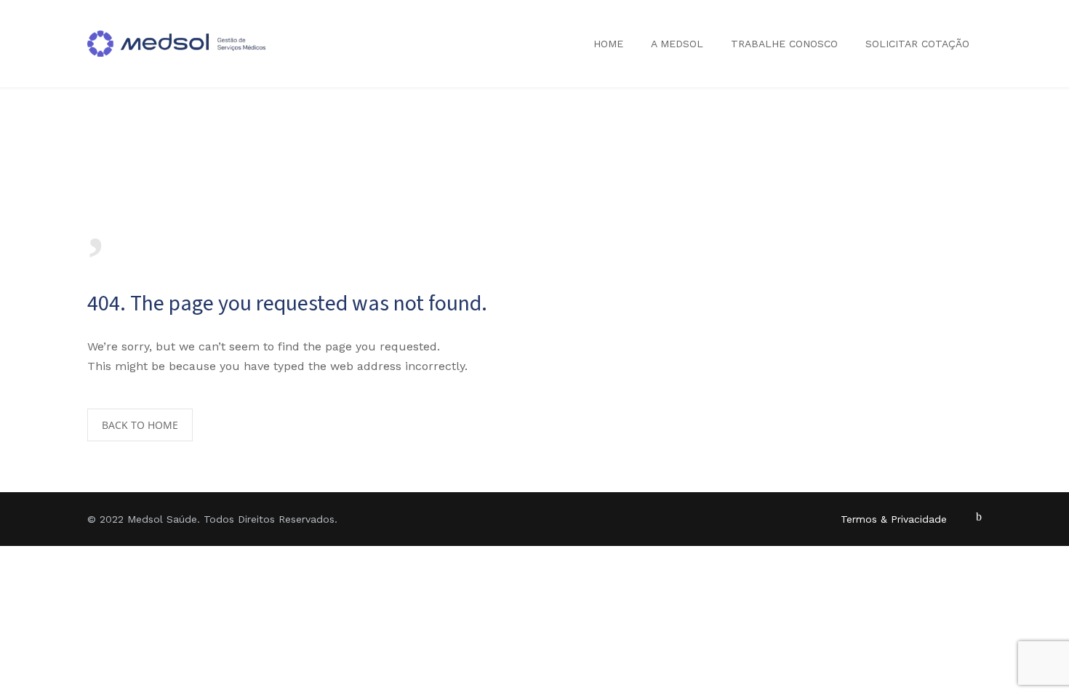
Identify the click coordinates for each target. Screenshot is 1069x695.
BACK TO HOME (140, 425)
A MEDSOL (677, 43)
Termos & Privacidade (894, 519)
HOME (608, 43)
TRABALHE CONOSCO (784, 43)
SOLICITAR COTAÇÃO (917, 43)
